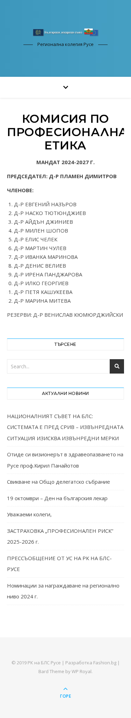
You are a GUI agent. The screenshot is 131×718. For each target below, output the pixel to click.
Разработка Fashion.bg (90, 662)
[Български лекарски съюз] (66, 32)
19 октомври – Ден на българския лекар (57, 498)
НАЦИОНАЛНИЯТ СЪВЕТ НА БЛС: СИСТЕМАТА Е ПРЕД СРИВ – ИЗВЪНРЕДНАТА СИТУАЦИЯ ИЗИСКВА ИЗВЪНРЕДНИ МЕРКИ (65, 427)
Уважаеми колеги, (29, 514)
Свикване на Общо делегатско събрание (58, 481)
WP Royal (82, 671)
